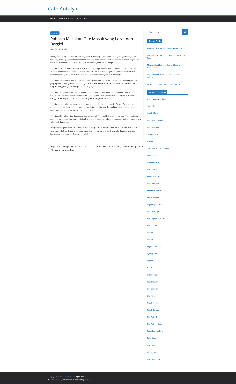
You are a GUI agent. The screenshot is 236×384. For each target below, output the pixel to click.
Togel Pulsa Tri (153, 162)
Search (185, 32)
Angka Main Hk (153, 176)
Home (52, 18)
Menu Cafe (82, 18)
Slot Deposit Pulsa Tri (156, 218)
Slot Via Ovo (152, 225)
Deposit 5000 (152, 155)
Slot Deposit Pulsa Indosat (158, 148)
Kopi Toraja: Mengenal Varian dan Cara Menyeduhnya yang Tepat (69, 148)
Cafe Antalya (62, 8)
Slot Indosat (152, 169)
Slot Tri (150, 233)
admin (66, 49)
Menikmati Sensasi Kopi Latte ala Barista (163, 84)
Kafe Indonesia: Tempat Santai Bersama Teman (166, 48)
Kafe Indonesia (66, 18)
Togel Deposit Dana (155, 204)
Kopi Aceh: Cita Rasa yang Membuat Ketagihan (118, 146)
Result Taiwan (153, 197)
